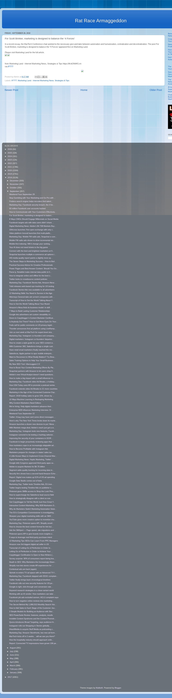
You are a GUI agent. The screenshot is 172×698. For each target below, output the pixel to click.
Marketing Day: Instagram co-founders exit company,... (32, 336)
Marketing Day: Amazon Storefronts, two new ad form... (32, 633)
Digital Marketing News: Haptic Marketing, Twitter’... (31, 460)
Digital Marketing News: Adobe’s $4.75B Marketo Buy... (32, 226)
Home (83, 90)
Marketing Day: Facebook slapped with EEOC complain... (33, 576)
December (14, 181)
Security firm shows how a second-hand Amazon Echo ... (33, 474)
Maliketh (99, 688)
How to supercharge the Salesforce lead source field (31, 495)
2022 (10, 163)
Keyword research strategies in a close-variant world (31, 590)
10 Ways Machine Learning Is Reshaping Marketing (31, 399)
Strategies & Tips (62, 81)
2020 (10, 170)
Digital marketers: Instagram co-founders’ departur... (31, 339)
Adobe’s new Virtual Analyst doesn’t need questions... (32, 375)
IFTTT (10, 66)
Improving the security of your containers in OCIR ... (31, 438)
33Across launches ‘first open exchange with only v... (31, 230)
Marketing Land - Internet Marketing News (36, 81)
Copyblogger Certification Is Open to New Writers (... (31, 555)
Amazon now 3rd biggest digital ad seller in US (29, 544)
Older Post (156, 90)
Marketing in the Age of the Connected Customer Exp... (32, 392)
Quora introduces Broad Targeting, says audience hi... (32, 622)
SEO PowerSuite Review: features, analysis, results (31, 615)
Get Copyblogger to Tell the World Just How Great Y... (32, 502)
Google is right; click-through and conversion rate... (31, 587)
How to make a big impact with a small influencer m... (31, 378)
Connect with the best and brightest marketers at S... (31, 251)
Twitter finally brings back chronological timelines (30, 580)
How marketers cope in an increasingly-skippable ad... (32, 445)
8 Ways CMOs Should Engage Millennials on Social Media (33, 219)
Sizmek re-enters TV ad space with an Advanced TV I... (32, 573)
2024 (10, 156)
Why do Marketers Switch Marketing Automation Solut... (32, 509)
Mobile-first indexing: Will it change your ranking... (30, 244)
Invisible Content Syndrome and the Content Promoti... (32, 619)
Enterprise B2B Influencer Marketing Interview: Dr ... (31, 410)
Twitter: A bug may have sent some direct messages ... (32, 417)
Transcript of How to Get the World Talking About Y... (31, 300)
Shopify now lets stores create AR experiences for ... (31, 566)
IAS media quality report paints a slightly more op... (31, 258)
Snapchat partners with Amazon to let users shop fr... (31, 371)
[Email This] (36, 77)
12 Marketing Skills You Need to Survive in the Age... (31, 293)
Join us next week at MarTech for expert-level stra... (31, 332)
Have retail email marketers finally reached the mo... (31, 350)
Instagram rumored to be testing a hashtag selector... (31, 435)
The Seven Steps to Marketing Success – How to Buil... (32, 261)
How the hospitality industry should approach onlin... (31, 640)
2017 (10, 677)
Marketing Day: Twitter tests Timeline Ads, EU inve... (31, 484)
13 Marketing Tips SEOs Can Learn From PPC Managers (33, 541)
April (12, 662)
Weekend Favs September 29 (22, 194)
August (13, 648)
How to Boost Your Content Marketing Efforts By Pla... (32, 368)
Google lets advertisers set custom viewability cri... (30, 315)
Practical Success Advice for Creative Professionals (31, 265)
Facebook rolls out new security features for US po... (31, 583)
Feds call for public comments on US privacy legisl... (31, 325)
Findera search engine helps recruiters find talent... (31, 201)
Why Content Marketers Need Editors (25, 403)
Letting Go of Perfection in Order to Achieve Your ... (31, 551)
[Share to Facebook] (43, 77)
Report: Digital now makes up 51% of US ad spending (32, 477)
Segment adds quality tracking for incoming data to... (31, 470)
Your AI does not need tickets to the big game (28, 247)
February (14, 669)
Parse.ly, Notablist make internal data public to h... (30, 272)
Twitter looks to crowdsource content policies (28, 279)
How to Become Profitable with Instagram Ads (28, 449)
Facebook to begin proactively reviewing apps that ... (31, 442)
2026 (10, 149)
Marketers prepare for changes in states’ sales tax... (31, 452)
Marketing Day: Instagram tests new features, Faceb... (32, 431)
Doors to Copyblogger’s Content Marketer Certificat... (32, 318)
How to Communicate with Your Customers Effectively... (32, 212)
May (12, 658)
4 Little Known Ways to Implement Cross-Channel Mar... (33, 456)
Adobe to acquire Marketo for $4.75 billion (27, 467)
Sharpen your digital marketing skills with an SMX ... (31, 516)
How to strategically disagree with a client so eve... (30, 498)
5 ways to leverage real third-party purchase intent (30, 537)
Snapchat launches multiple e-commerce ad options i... (32, 254)
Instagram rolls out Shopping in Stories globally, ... (30, 626)
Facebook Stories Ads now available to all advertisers (31, 290)
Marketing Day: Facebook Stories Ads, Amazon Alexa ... (32, 283)
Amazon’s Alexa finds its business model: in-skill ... (30, 308)
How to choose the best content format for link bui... (31, 527)
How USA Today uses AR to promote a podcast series (32, 385)
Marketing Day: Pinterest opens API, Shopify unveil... (31, 523)
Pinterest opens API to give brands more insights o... (31, 534)
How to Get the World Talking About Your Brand (29, 304)
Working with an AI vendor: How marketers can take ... (32, 594)
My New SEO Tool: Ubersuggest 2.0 (24, 364)
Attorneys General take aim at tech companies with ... (32, 297)
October (13, 188)
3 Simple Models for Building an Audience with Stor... (31, 612)
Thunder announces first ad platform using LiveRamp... (32, 329)
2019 (10, 174)
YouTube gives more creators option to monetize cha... (32, 520)
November (14, 184)
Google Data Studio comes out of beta (25, 481)
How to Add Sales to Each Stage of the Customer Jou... (32, 608)
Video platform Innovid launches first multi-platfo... (30, 233)
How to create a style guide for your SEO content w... (31, 343)
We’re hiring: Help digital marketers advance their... (31, 406)
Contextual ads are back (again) (23, 569)
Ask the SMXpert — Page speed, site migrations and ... (32, 530)
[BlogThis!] (38, 77)
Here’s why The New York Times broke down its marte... (33, 421)
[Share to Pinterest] (46, 77)
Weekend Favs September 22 (22, 414)
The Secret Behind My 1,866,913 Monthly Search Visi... (32, 605)
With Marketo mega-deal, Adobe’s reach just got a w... (32, 428)
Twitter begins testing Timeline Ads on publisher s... (31, 488)
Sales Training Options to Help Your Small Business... (32, 360)
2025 (10, 153)
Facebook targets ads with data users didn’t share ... (31, 223)
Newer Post (11, 90)
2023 (10, 160)
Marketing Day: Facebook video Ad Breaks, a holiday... (32, 382)
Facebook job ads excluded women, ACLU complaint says (33, 597)
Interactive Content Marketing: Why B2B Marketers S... (32, 505)
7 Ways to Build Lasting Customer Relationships (29, 311)
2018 (10, 178)
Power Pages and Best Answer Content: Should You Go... (33, 269)
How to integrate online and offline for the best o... (30, 276)
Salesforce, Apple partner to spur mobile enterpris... (31, 353)
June (12, 655)
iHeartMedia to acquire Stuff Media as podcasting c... (31, 629)
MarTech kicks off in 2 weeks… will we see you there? (32, 636)
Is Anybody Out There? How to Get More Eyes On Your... (33, 322)
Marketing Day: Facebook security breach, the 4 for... (31, 205)
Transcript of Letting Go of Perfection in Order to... (30, 548)
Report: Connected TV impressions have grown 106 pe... (33, 643)
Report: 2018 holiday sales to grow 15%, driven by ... (31, 396)
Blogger (118, 688)
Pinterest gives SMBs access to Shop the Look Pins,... (32, 491)
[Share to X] (41, 77)
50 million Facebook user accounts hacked (27, 208)
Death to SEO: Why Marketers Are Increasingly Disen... (32, 562)
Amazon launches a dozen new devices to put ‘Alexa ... (32, 424)
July (12, 651)
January (13, 673)
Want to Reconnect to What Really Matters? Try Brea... (32, 357)
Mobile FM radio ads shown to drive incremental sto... (32, 240)
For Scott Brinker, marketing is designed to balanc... (31, 215)
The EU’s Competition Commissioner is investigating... (32, 513)
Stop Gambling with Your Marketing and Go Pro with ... (32, 198)
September (15, 191)
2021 (10, 167)
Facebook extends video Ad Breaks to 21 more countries (33, 389)
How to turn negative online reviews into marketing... (31, 601)
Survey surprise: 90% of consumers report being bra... (32, 559)
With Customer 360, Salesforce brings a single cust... (31, 346)
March (13, 666)
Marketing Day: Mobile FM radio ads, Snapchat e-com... (33, 237)
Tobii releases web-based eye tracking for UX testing (31, 286)
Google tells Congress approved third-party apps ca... (32, 463)
